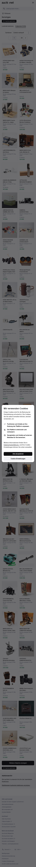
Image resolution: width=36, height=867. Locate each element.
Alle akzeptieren (18, 454)
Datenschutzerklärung (11, 445)
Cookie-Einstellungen (18, 459)
